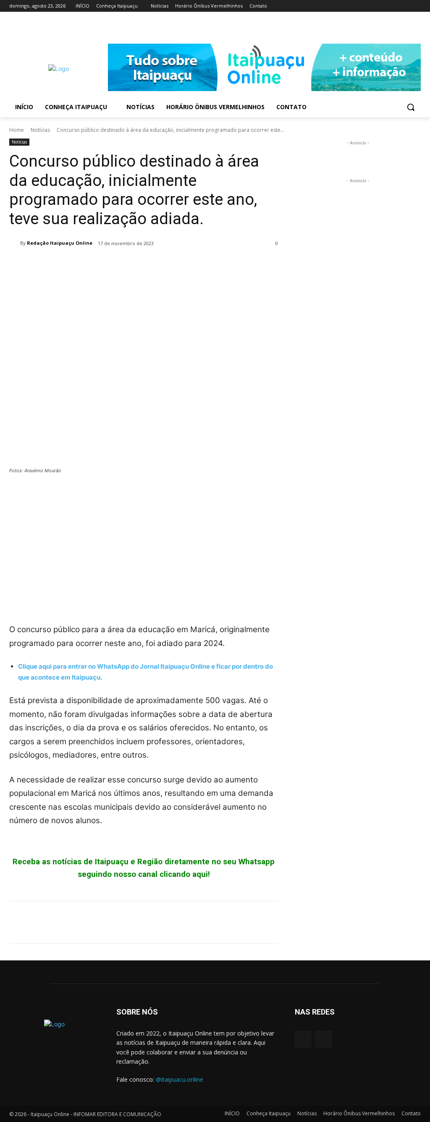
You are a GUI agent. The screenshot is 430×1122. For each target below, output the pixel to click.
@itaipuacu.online (179, 1079)
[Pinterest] (56, 264)
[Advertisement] (143, 544)
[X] (37, 264)
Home (16, 129)
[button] (411, 107)
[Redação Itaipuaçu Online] (14, 243)
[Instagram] (416, 6)
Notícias (40, 129)
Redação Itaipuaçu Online (59, 243)
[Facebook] (404, 6)
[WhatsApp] (75, 264)
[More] (95, 264)
